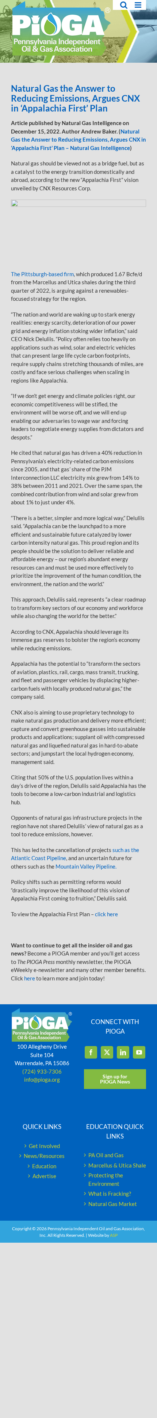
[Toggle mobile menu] (138, 5)
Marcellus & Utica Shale (117, 1165)
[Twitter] (107, 1052)
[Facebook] (91, 1052)
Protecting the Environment (105, 1179)
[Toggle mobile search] (123, 5)
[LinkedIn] (123, 1052)
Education (44, 1166)
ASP (114, 1235)
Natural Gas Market (112, 1203)
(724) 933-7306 (42, 1071)
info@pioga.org (42, 1079)
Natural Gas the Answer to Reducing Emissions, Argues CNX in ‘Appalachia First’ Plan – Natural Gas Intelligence (78, 139)
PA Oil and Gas (106, 1155)
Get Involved (44, 1146)
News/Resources (44, 1155)
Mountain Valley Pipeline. (85, 866)
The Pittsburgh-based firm (42, 274)
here (29, 978)
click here (107, 914)
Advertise (44, 1176)
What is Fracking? (109, 1193)
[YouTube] (139, 1052)
